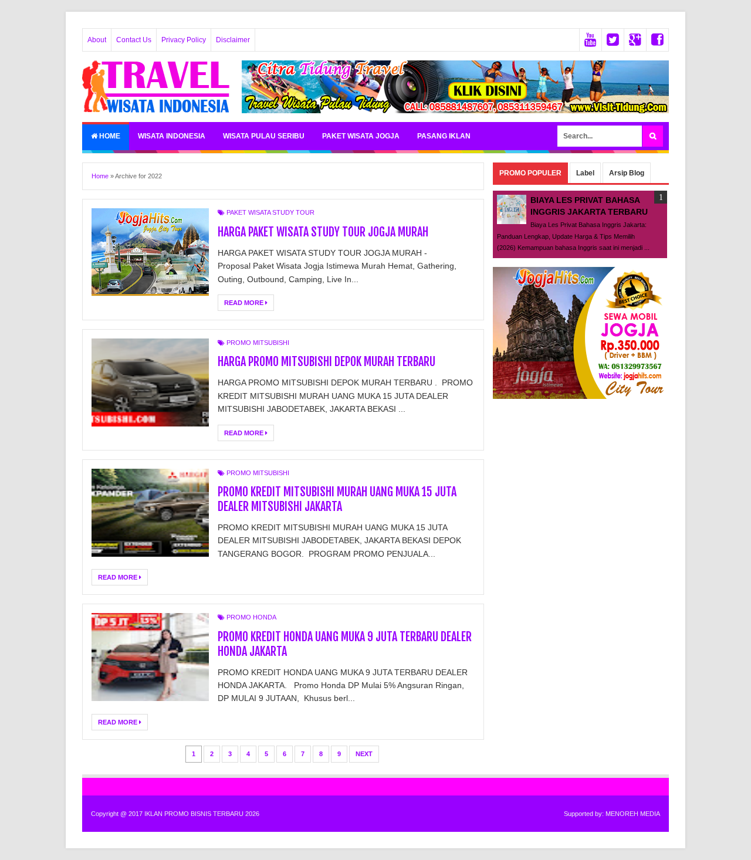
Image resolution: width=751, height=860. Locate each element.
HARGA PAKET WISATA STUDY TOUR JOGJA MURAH (323, 232)
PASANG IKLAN (444, 136)
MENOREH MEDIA (632, 813)
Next (364, 753)
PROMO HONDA (251, 617)
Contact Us (133, 40)
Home (108, 136)
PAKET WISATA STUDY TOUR (270, 212)
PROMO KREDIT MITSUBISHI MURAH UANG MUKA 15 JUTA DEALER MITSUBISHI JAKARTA (337, 499)
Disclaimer (233, 40)
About (96, 40)
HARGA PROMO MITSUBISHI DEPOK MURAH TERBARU (326, 361)
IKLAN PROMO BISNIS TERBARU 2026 (201, 813)
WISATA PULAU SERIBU (264, 136)
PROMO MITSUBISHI (257, 342)
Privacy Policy (183, 40)
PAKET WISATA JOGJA (361, 136)
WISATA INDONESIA (171, 136)
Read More (244, 302)
